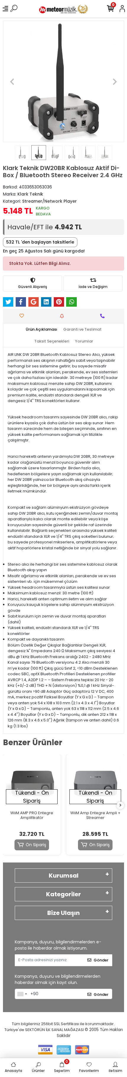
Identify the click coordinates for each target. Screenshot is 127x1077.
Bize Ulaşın (63, 913)
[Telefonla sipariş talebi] (104, 316)
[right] (120, 805)
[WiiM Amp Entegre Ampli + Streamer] (95, 783)
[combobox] (22, 994)
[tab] (41, 329)
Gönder (101, 960)
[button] (12, 81)
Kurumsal (64, 875)
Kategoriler (63, 894)
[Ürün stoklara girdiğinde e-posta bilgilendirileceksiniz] (63, 316)
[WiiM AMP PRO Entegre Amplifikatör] (32, 783)
